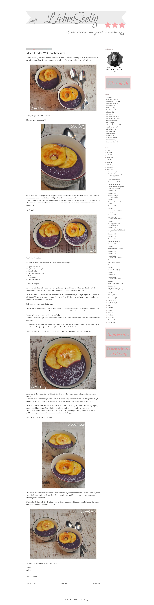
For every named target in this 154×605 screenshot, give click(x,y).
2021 (108, 150)
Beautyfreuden (111, 103)
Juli (109, 307)
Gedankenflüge (111, 120)
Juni (109, 310)
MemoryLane (110, 137)
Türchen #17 (112, 227)
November (111, 298)
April (109, 315)
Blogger (86, 600)
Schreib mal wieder (114, 262)
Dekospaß (109, 105)
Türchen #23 (112, 193)
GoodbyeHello (110, 127)
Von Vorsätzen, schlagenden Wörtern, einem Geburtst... (117, 175)
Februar (110, 320)
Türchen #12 (112, 246)
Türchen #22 (112, 199)
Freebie (108, 114)
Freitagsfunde (110, 116)
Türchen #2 (111, 292)
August (110, 305)
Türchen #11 (112, 251)
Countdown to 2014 (114, 179)
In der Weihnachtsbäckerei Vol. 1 (116, 230)
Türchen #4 (111, 281)
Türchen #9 (111, 260)
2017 (108, 160)
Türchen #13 (112, 244)
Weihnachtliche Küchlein (115, 248)
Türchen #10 (112, 253)
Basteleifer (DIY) (111, 101)
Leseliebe (109, 135)
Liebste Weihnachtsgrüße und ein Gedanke (116, 187)
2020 (108, 152)
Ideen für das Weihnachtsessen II (115, 256)
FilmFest (109, 112)
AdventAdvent (110, 99)
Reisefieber (110, 140)
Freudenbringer (111, 118)
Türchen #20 (112, 208)
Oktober (110, 300)
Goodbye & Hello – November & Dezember (116, 289)
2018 (108, 157)
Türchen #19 (112, 215)
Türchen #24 (112, 190)
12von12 (108, 97)
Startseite (64, 583)
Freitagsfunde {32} (114, 184)
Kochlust (34, 576)
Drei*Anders (110, 110)
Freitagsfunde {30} (114, 241)
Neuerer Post (31, 583)
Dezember (111, 172)
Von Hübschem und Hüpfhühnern (114, 224)
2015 (108, 165)
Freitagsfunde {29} (114, 270)
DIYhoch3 (109, 108)
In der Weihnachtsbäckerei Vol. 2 (116, 211)
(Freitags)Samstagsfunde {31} (116, 202)
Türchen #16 (112, 234)
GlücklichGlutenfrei (112, 125)
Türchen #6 (111, 272)
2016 (108, 162)
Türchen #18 (112, 221)
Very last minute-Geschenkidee (113, 196)
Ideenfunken (110, 129)
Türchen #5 (111, 274)
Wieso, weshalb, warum (115, 283)
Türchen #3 (111, 286)
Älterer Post (96, 583)
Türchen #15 (112, 236)
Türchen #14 (112, 239)
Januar (110, 322)
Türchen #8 (111, 265)
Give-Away (109, 123)
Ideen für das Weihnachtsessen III (115, 217)
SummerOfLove (111, 142)
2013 (108, 169)
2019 (108, 155)
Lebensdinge (110, 133)
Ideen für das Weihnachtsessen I (114, 277)
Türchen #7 (111, 267)
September (111, 303)
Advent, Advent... (113, 295)
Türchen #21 (112, 206)
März (110, 317)
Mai (109, 312)
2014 (108, 167)
